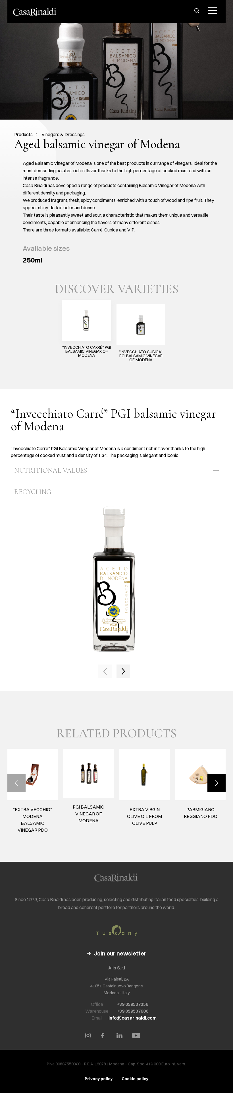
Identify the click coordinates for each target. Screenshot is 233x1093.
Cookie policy (135, 1078)
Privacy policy (99, 1078)
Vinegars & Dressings (63, 134)
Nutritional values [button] (50, 470)
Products (23, 134)
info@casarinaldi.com (133, 1018)
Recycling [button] (32, 492)
